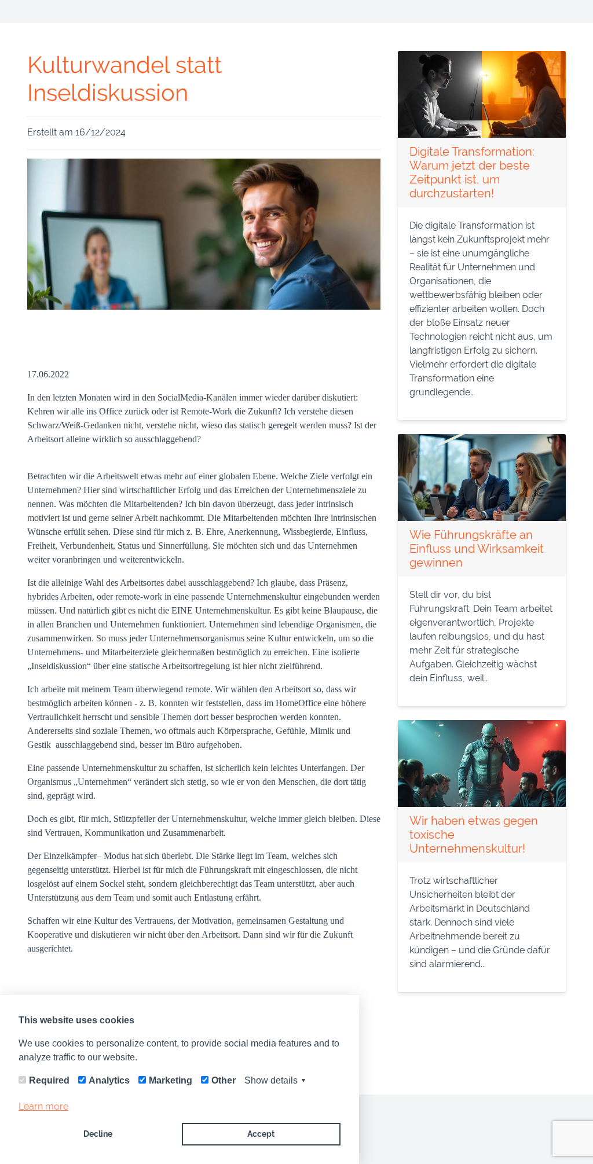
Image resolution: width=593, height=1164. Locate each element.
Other (223, 1080)
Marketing (170, 1080)
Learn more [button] (43, 1106)
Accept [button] (260, 1134)
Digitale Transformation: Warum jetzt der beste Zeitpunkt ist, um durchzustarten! (472, 172)
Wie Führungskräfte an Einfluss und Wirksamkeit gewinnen (476, 549)
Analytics (109, 1080)
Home (548, 11)
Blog (39, 12)
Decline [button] (97, 1134)
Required (49, 1080)
